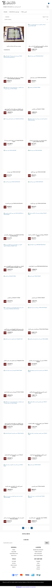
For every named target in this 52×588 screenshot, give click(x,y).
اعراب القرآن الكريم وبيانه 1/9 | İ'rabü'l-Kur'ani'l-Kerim (13, 141)
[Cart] (48, 2)
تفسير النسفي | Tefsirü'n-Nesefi (38, 297)
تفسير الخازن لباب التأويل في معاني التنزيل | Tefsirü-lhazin (13, 487)
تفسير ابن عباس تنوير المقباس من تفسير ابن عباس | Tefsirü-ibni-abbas (14, 518)
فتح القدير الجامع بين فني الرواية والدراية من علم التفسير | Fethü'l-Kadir (38, 47)
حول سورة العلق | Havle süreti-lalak (38, 171)
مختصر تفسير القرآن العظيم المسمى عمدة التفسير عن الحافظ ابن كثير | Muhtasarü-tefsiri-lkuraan (14, 330)
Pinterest (38, 569)
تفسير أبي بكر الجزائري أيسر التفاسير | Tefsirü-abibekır (38, 361)
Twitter (38, 563)
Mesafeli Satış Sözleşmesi (38, 549)
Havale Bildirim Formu (14, 553)
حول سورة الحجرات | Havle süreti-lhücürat (13, 203)
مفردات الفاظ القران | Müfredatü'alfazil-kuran (38, 266)
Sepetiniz (14, 567)
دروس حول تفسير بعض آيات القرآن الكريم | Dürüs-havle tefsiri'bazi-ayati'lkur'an (14, 78)
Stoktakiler (7, 16)
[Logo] (9, 2)
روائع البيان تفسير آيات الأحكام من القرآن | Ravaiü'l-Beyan (38, 235)
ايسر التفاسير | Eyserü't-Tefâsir (38, 109)
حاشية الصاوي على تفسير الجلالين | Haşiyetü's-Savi (14, 360)
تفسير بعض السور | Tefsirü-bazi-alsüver (38, 77)
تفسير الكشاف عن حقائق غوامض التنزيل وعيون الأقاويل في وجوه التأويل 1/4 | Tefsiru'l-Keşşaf (14, 110)
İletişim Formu (13, 555)
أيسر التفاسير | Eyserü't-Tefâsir (13, 297)
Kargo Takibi (14, 551)
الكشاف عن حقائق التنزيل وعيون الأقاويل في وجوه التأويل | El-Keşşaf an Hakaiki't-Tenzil (14, 267)
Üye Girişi (14, 563)
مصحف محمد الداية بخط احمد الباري (14, 46)
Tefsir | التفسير (24, 11)
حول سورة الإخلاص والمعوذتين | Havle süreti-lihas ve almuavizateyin (14, 235)
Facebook (38, 561)
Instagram (38, 565)
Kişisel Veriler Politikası (38, 555)
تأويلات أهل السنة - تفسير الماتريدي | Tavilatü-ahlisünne (38, 518)
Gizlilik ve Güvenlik (38, 551)
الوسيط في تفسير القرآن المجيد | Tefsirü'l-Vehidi (14, 392)
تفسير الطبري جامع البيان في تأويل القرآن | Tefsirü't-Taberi (38, 455)
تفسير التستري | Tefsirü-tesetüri (38, 486)
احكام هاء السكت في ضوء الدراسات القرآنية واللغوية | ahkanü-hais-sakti (38, 141)
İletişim (13, 549)
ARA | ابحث (48, 7)
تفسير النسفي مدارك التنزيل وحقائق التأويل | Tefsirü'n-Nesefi (38, 392)
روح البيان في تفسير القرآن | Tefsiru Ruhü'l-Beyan (38, 329)
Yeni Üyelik (14, 561)
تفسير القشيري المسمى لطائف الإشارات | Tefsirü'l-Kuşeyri (38, 424)
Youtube (38, 567)
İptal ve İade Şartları (38, 553)
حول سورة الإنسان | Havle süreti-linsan (38, 203)
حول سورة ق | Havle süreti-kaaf (13, 171)
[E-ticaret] (26, 587)
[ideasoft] (19, 587)
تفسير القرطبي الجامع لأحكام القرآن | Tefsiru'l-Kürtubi (14, 455)
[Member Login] (45, 2)
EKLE (47, 542)
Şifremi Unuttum (14, 565)
